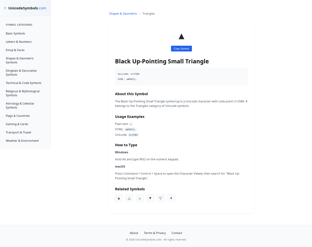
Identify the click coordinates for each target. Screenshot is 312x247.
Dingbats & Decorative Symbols (21, 73)
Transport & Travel (18, 132)
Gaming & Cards (17, 124)
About (134, 233)
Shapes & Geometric (123, 14)
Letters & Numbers (19, 42)
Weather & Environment (22, 141)
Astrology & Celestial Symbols (20, 105)
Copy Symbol (181, 48)
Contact (177, 233)
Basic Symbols (15, 33)
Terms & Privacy (155, 233)
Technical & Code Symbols (23, 83)
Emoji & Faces (15, 50)
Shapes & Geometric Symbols (20, 60)
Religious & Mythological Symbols (23, 93)
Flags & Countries (18, 116)
